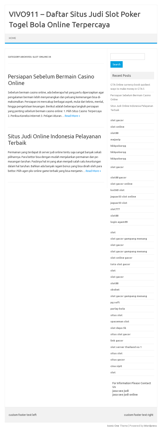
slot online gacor (121, 257)
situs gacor (117, 359)
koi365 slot (117, 190)
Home (12, 38)
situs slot (116, 315)
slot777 (115, 209)
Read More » (72, 115)
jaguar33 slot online (123, 196)
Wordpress (150, 425)
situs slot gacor (120, 334)
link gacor (116, 340)
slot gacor (117, 120)
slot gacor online (121, 183)
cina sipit (116, 366)
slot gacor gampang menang (128, 238)
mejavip (115, 139)
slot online (117, 126)
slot (113, 232)
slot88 (114, 133)
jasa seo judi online (125, 394)
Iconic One (113, 425)
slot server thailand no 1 (126, 347)
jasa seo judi (120, 390)
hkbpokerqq (118, 145)
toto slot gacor (120, 264)
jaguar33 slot (118, 202)
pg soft (115, 302)
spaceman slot (119, 321)
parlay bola (117, 308)
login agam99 (118, 221)
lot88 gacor (118, 177)
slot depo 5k (118, 328)
